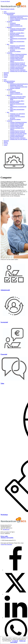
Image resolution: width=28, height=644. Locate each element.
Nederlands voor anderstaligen (17, 45)
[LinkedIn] (15, 617)
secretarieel (9, 21)
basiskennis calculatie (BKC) (17, 33)
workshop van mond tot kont (17, 67)
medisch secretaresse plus (16, 26)
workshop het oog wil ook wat (17, 62)
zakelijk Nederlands (15, 47)
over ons (6, 75)
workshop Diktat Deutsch (16, 58)
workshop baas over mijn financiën (18, 71)
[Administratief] (14, 287)
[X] (15, 594)
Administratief (5, 290)
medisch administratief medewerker (18, 18)
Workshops (4, 514)
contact (5, 77)
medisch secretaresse (15, 24)
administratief (10, 14)
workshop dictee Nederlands (17, 55)
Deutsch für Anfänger (15, 51)
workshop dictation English (16, 57)
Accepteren (15, 640)
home (5, 11)
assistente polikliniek (15, 20)
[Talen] (14, 380)
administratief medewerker (16, 17)
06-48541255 (6, 529)
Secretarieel (4, 322)
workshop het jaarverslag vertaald (18, 65)
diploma (6, 74)
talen (8, 44)
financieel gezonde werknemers (17, 70)
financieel (9, 27)
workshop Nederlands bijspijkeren (18, 54)
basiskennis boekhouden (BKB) (18, 28)
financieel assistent (14, 34)
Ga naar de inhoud (5, 1)
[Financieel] (14, 351)
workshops (9, 52)
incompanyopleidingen (9, 13)
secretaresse (13, 23)
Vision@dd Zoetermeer (6, 544)
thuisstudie (6, 72)
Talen (2, 383)
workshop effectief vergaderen (17, 64)
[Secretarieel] (14, 319)
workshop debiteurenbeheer (17, 68)
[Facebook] (15, 570)
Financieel (4, 354)
